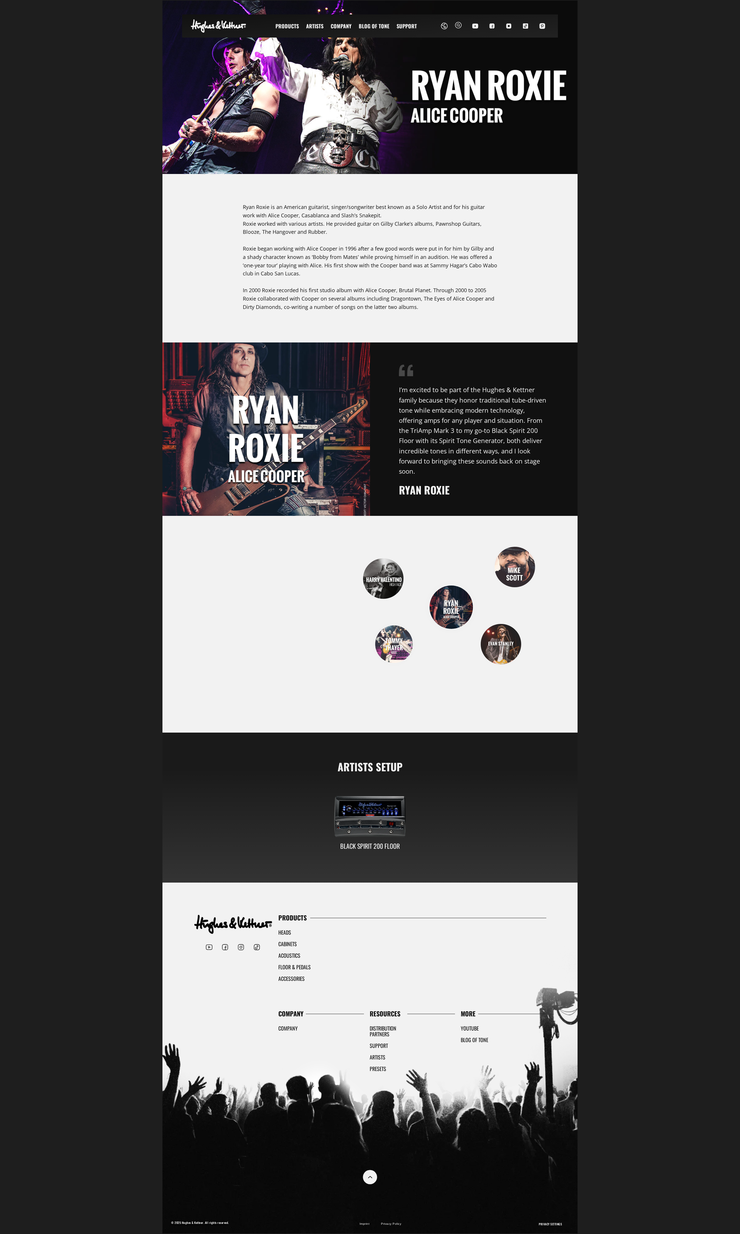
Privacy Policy (391, 1223)
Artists (314, 26)
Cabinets (287, 944)
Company (341, 26)
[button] (458, 26)
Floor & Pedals (294, 967)
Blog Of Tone (374, 26)
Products (287, 26)
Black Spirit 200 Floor (370, 846)
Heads (284, 932)
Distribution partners (383, 1031)
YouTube (470, 1028)
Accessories (291, 978)
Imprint (365, 1223)
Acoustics (289, 955)
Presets (378, 1068)
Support (407, 26)
